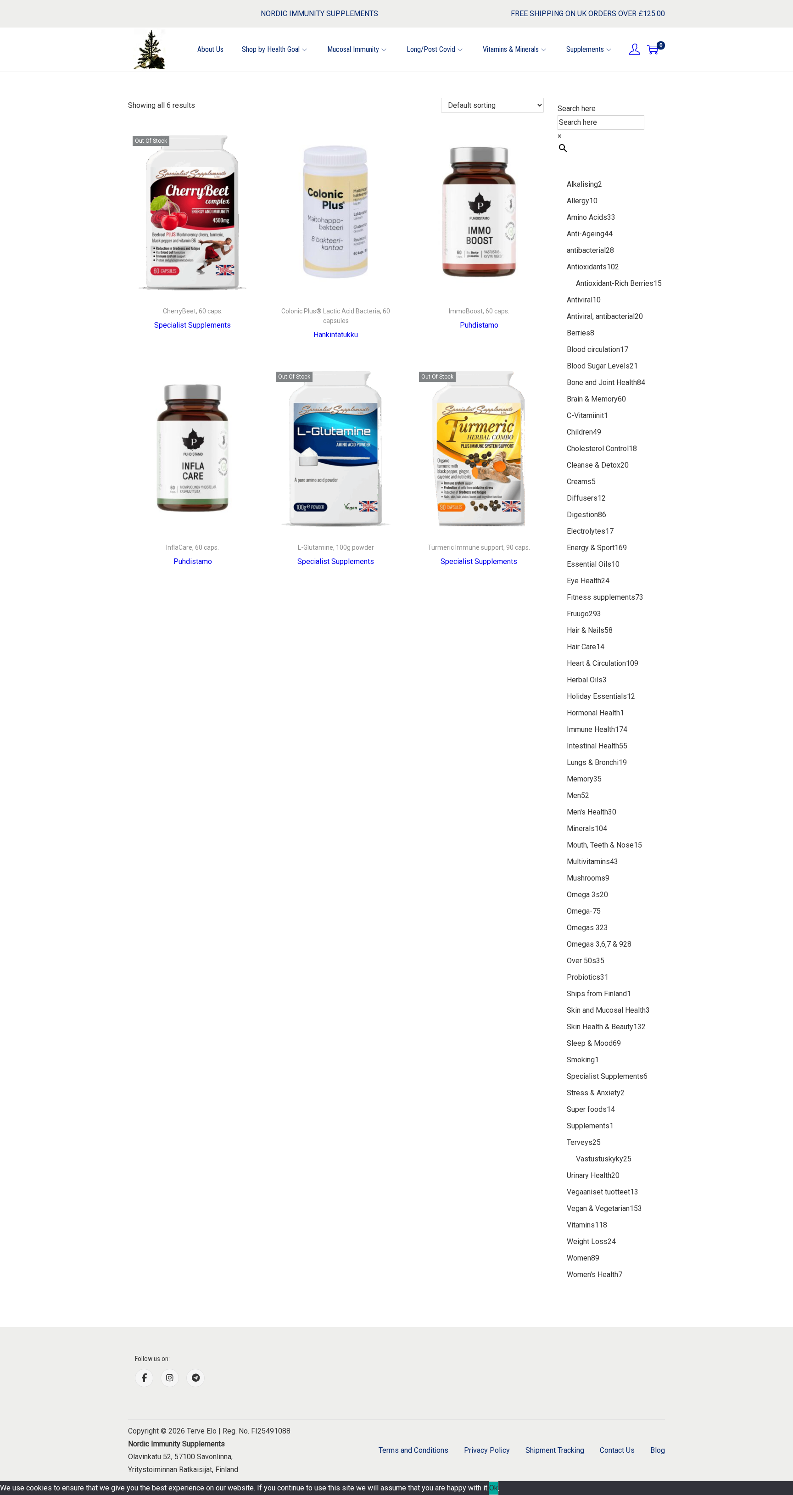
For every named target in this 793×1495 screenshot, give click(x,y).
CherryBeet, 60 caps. (193, 311)
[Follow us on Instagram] (170, 1378)
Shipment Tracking (554, 1450)
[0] (652, 49)
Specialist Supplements (192, 325)
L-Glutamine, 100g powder (336, 547)
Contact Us (617, 1450)
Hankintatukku (335, 334)
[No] (498, 1490)
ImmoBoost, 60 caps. (479, 311)
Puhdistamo (479, 325)
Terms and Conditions (413, 1450)
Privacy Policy (487, 1450)
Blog (657, 1450)
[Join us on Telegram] (195, 1378)
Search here (577, 108)
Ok (493, 1488)
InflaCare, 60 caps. (192, 547)
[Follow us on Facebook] (144, 1378)
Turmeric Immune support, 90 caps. (479, 547)
